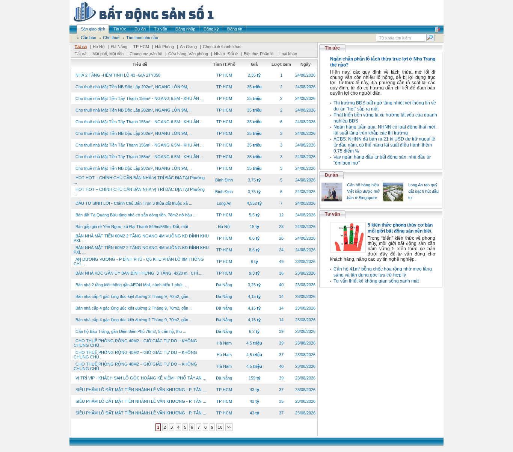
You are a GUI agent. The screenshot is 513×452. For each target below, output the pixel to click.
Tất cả (81, 46)
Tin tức (332, 48)
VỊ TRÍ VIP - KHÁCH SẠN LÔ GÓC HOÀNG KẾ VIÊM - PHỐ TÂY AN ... (140, 378)
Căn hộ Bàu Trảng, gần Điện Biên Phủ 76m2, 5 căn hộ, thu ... (130, 331)
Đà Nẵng (119, 46)
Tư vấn (332, 214)
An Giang (188, 46)
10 (220, 427)
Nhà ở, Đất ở (226, 53)
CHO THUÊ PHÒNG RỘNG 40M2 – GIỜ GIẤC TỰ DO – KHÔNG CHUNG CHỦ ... (135, 343)
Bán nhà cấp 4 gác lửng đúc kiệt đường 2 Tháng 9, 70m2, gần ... (134, 296)
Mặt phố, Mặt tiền (108, 53)
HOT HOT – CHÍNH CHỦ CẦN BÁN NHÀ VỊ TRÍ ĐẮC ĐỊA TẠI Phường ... (139, 179)
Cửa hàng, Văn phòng (188, 53)
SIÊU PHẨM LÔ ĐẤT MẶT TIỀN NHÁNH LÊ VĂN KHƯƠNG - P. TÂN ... (140, 389)
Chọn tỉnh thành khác (222, 46)
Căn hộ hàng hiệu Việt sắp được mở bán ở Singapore (363, 191)
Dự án (331, 175)
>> (229, 427)
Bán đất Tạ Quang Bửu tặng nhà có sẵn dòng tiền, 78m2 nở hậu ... (135, 215)
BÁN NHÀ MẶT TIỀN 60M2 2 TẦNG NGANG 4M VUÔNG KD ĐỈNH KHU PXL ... (141, 238)
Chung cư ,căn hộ (146, 53)
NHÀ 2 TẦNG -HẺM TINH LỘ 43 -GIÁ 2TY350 (117, 75)
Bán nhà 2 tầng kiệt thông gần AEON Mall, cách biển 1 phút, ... (131, 285)
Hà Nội (99, 46)
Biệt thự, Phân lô (258, 53)
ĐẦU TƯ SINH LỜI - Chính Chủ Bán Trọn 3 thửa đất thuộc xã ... (133, 203)
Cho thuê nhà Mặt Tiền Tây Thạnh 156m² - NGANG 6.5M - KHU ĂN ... (139, 98)
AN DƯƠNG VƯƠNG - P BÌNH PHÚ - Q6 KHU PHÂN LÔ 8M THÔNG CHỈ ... (139, 261)
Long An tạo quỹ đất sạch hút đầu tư (423, 191)
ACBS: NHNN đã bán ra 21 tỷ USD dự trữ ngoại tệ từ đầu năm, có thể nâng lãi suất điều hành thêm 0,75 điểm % (384, 145)
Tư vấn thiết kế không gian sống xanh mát (376, 281)
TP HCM (141, 46)
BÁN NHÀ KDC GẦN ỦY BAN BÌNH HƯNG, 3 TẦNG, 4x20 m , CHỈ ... (138, 273)
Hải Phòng (164, 46)
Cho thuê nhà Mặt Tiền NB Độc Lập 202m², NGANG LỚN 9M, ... (134, 87)
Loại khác (288, 53)
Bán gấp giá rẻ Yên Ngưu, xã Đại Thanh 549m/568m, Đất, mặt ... (134, 226)
